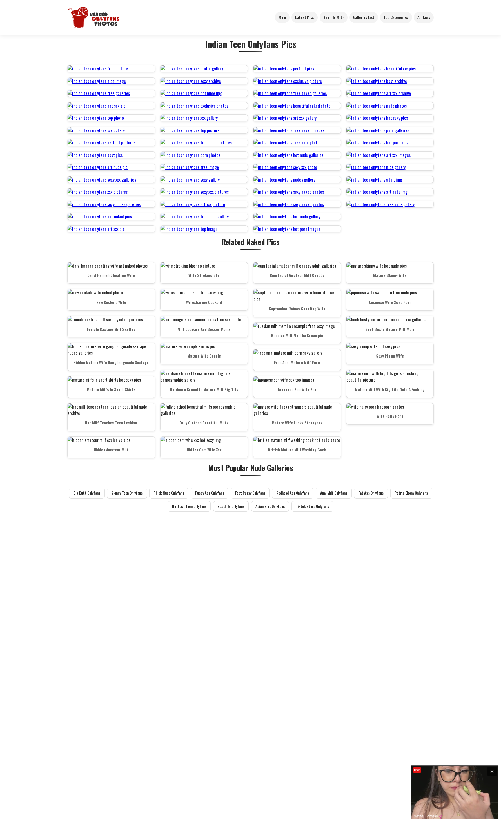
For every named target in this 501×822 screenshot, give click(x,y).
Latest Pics (304, 17)
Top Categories (396, 17)
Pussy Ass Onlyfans (209, 493)
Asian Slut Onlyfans (270, 506)
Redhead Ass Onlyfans (292, 493)
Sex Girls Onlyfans (230, 506)
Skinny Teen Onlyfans (127, 493)
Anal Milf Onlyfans (333, 493)
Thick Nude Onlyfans (169, 493)
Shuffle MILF (333, 17)
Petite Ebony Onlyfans (411, 493)
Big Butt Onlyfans (86, 493)
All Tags (424, 17)
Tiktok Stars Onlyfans (312, 506)
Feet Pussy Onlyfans (250, 493)
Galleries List (363, 17)
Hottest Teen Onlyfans (189, 506)
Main (282, 17)
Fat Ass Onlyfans (371, 493)
